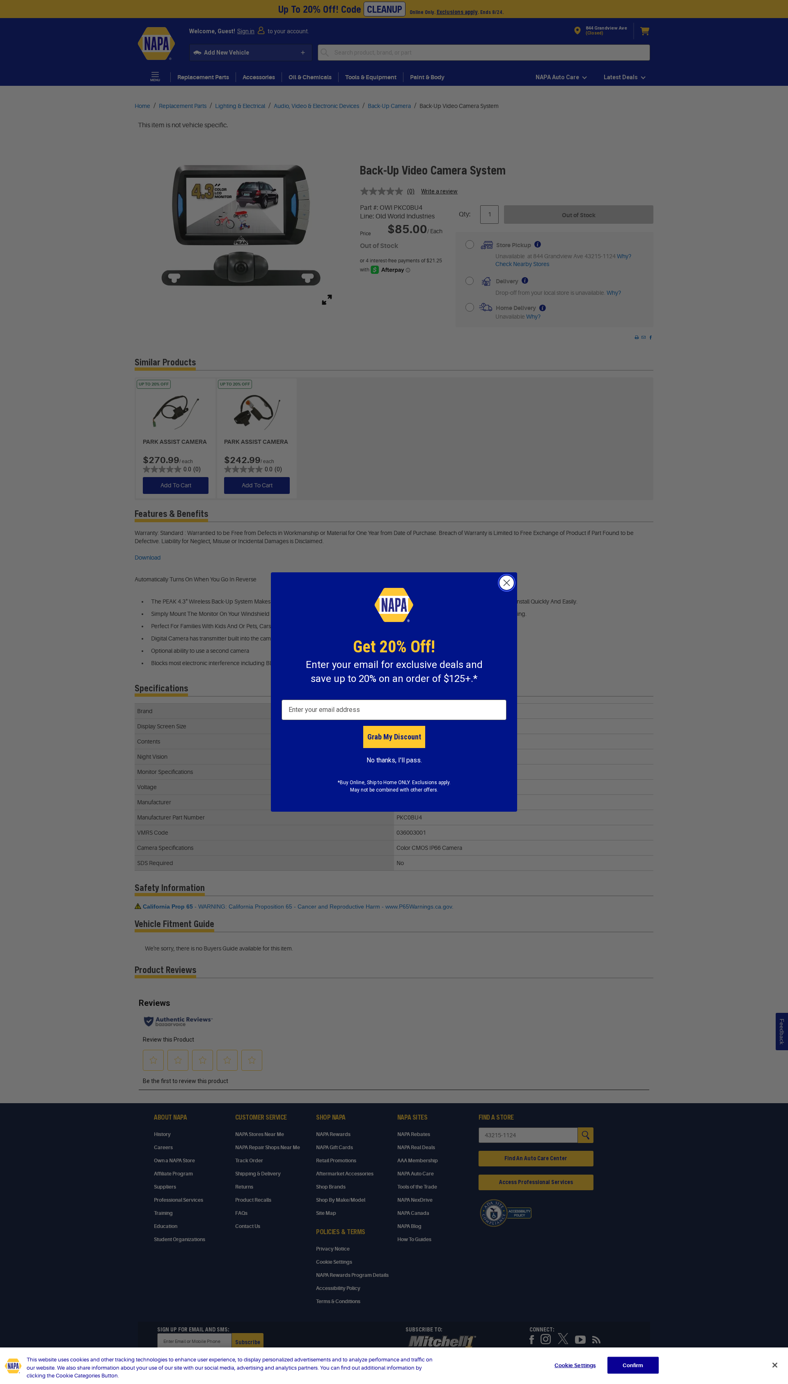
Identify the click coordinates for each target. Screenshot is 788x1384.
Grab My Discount (394, 736)
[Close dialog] (506, 583)
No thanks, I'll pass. (394, 760)
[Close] (775, 1365)
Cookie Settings (575, 1365)
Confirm (633, 1365)
